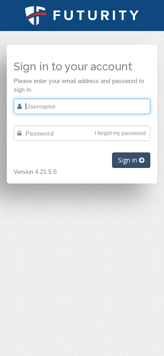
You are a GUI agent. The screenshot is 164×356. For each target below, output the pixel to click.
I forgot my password (120, 133)
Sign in (128, 160)
